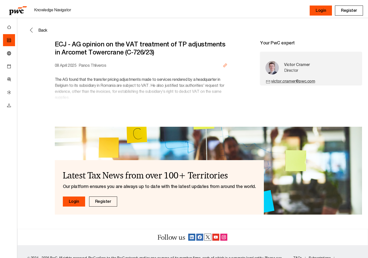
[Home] (9, 27)
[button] (321, 11)
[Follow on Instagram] (223, 237)
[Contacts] (9, 105)
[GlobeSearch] (9, 53)
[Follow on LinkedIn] (191, 237)
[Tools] (9, 79)
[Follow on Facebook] (199, 237)
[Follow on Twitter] (207, 237)
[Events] (9, 66)
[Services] (9, 92)
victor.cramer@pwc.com (293, 81)
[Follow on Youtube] (215, 237)
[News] (9, 40)
